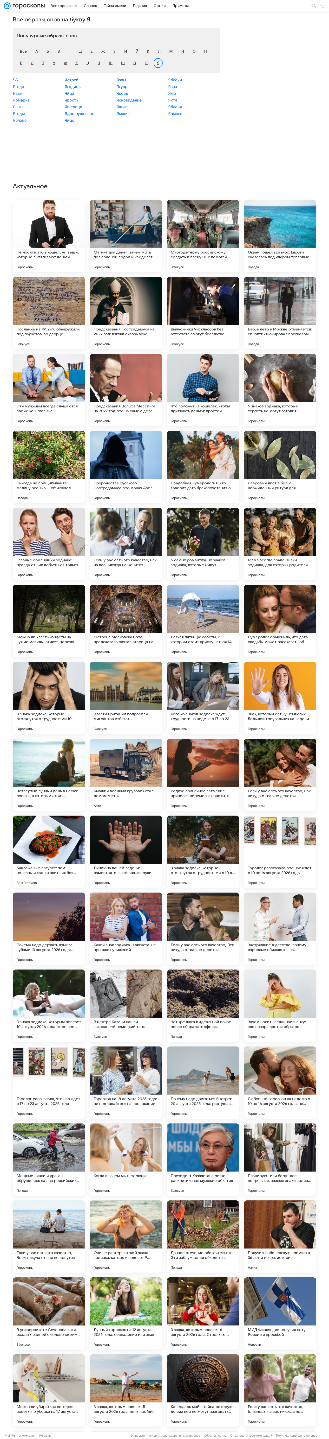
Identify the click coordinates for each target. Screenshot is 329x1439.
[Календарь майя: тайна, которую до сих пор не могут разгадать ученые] (203, 1390)
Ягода (18, 86)
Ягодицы (73, 86)
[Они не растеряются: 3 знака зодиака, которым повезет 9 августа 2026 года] (126, 1236)
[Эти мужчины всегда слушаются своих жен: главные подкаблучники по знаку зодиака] (49, 390)
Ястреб (71, 79)
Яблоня (175, 106)
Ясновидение (129, 100)
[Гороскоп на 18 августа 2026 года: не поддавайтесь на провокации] (126, 1082)
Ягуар (121, 86)
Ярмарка (21, 100)
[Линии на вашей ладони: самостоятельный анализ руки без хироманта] (126, 852)
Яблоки (175, 79)
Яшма (18, 106)
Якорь (122, 93)
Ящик (121, 106)
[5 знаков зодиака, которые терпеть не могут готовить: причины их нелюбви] (280, 390)
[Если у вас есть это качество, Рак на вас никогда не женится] (126, 544)
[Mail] (7, 6)
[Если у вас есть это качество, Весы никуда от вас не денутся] (49, 1236)
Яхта (172, 100)
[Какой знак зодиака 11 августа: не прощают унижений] (126, 929)
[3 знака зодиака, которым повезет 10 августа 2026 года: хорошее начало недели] (49, 1006)
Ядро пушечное (79, 113)
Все (23, 51)
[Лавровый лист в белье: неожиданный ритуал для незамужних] (280, 467)
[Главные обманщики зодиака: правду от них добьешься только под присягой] (49, 544)
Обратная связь (215, 1435)
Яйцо (69, 120)
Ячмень (175, 113)
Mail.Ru (10, 1435)
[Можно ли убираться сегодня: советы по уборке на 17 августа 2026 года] (49, 1390)
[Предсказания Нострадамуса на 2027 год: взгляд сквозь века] (126, 313)
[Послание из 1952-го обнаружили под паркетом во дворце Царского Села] (49, 313)
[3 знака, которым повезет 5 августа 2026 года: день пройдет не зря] (126, 1390)
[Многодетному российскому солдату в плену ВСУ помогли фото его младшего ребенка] (203, 236)
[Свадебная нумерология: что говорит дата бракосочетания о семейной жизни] (203, 467)
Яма (172, 93)
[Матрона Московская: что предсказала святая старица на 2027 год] (126, 621)
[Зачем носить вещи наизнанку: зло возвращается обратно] (280, 1006)
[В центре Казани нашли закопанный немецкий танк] (126, 1006)
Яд (15, 78)
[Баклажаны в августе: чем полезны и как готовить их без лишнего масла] (49, 852)
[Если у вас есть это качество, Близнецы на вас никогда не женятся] (280, 1390)
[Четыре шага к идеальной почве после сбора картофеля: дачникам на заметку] (203, 1006)
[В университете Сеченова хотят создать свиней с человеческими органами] (49, 1313)
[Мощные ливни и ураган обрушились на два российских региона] (49, 1159)
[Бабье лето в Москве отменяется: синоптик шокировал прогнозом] (280, 313)
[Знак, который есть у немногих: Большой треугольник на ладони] (280, 698)
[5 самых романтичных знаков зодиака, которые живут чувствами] (203, 544)
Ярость (72, 100)
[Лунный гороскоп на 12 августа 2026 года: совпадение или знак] (126, 1313)
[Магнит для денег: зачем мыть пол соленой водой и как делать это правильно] (126, 236)
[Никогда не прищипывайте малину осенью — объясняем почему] (49, 467)
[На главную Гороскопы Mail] (28, 6)
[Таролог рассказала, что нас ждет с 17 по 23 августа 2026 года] (49, 1082)
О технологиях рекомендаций (251, 1435)
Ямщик (123, 113)
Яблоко (20, 120)
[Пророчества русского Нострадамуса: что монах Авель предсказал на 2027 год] (126, 467)
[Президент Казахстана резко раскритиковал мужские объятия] (203, 1159)
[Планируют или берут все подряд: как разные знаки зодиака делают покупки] (280, 1159)
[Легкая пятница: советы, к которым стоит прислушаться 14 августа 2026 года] (203, 621)
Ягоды (19, 113)
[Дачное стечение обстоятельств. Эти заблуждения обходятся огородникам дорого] (203, 1236)
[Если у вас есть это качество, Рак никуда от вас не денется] (280, 775)
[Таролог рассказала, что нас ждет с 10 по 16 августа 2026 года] (280, 852)
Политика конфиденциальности (298, 1435)
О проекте (138, 1435)
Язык (17, 93)
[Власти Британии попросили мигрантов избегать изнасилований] (126, 698)
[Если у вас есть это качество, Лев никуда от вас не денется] (203, 929)
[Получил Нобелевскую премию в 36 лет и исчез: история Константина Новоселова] (280, 1236)
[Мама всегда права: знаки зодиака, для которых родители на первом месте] (280, 544)
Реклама (45, 1435)
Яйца (69, 93)
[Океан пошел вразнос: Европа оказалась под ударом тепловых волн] (280, 236)
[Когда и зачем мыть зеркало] (126, 1159)
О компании (27, 1435)
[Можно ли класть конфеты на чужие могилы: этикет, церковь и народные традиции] (49, 621)
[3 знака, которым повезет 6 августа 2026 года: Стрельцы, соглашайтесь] (203, 1313)
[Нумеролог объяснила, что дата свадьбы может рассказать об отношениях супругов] (280, 621)
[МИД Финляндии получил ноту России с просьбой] (280, 1313)
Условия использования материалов (174, 1435)
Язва (172, 86)
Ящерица (73, 106)
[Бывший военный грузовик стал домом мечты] (126, 775)
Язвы (121, 79)
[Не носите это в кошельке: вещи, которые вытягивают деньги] (49, 236)
